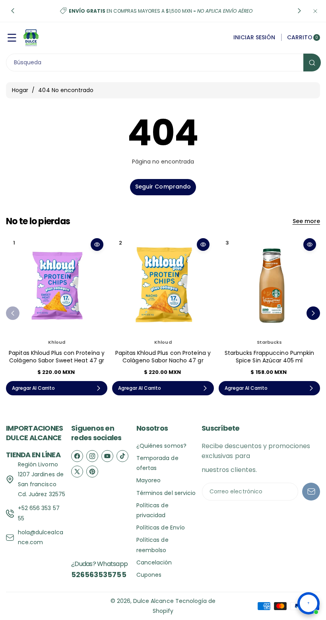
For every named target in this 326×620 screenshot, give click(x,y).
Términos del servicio (166, 493)
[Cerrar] (315, 10)
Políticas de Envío (160, 527)
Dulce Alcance (153, 601)
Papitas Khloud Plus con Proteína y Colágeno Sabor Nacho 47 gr (163, 357)
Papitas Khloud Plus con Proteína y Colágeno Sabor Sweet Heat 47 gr (57, 357)
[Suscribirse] (311, 492)
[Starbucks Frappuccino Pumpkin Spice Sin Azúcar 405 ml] (269, 284)
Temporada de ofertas (157, 463)
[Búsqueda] (312, 62)
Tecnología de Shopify (184, 606)
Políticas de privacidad (152, 510)
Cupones (148, 575)
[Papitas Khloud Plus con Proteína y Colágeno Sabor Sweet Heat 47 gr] (56, 284)
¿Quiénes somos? (161, 446)
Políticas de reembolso (152, 545)
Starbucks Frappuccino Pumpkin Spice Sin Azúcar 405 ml (269, 357)
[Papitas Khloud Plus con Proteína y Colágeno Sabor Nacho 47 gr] (162, 284)
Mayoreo (148, 480)
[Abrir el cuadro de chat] (308, 603)
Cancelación (154, 562)
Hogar (20, 90)
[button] (12, 11)
